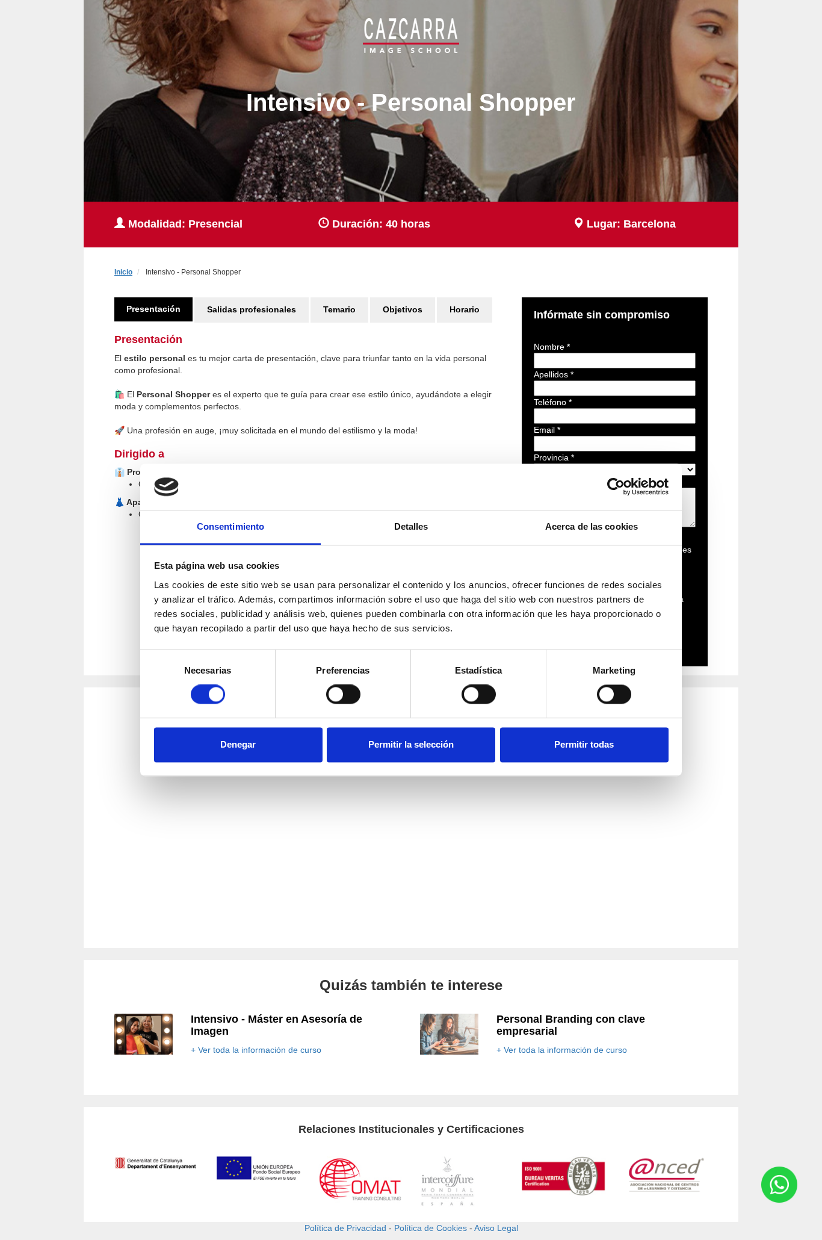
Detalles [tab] (411, 526)
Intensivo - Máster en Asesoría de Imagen (276, 1025)
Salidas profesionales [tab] (251, 309)
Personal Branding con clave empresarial (570, 1025)
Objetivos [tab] (402, 309)
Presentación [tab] (153, 309)
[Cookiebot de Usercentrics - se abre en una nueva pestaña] (616, 487)
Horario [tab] (465, 309)
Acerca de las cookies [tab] (591, 526)
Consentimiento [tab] (230, 526)
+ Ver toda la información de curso (256, 1050)
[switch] (343, 694)
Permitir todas (584, 744)
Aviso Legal (496, 1228)
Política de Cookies (430, 1228)
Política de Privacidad (345, 1228)
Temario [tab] (339, 309)
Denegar (238, 744)
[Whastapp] (779, 1185)
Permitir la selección (411, 744)
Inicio (123, 272)
